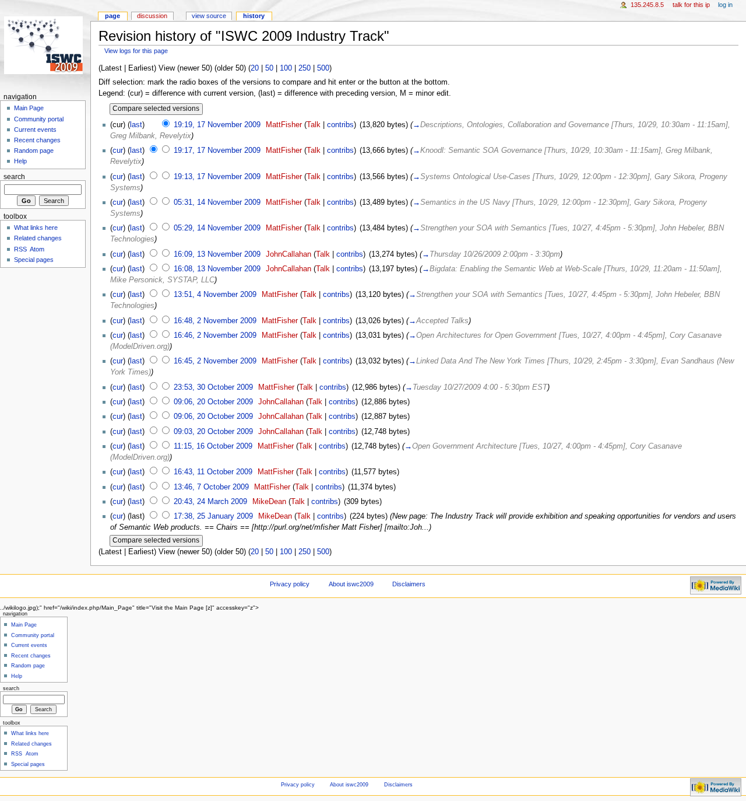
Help (20, 161)
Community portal (39, 119)
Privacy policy (289, 583)
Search (14, 176)
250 (304, 68)
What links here (36, 227)
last (136, 125)
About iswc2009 (351, 583)
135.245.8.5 (647, 4)
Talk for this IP (691, 4)
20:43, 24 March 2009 (210, 502)
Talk (314, 125)
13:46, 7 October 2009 (211, 487)
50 (269, 68)
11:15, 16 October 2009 (213, 446)
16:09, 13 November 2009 (217, 254)
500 (323, 68)
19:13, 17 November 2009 (217, 177)
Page (112, 15)
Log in (725, 4)
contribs (340, 125)
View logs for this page (136, 50)
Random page (34, 150)
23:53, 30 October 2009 (213, 387)
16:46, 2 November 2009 (215, 335)
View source (209, 15)
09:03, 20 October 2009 (213, 432)
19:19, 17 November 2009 (217, 125)
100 (286, 68)
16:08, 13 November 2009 (217, 269)
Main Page (29, 107)
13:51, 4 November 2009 (215, 295)
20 (255, 68)
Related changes (38, 238)
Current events (35, 129)
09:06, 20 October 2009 (213, 402)
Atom (37, 249)
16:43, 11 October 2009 (213, 472)
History (254, 15)
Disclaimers (408, 583)
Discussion (152, 15)
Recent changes (37, 140)
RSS (20, 249)
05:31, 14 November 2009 (217, 202)
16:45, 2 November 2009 (215, 361)
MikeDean (269, 502)
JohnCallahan (288, 254)
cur (117, 150)
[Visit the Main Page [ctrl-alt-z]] (45, 45)
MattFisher (284, 125)
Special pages (34, 259)
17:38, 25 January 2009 (213, 516)
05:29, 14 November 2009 (217, 228)
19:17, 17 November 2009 (217, 150)
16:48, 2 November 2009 (215, 321)
